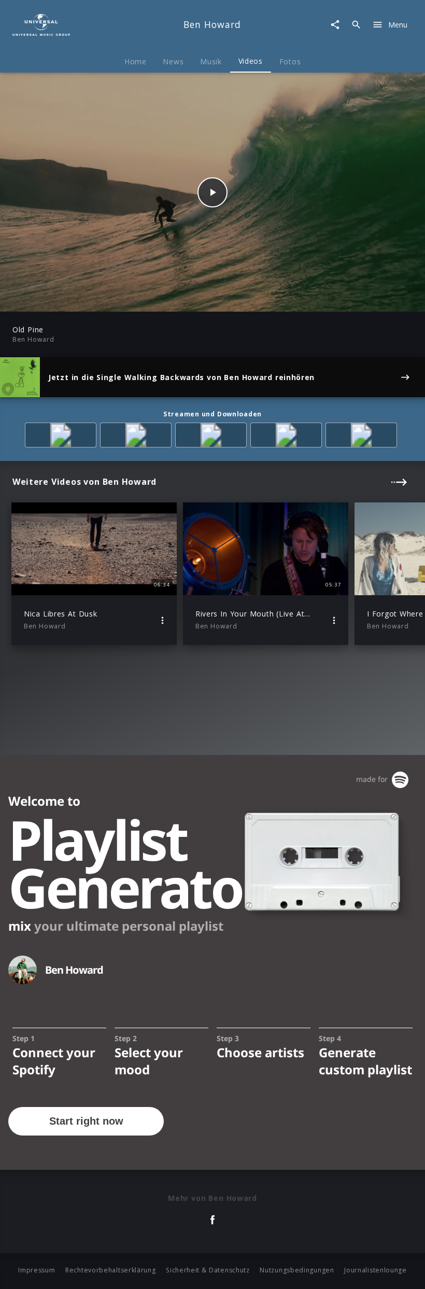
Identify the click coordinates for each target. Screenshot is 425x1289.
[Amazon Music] (137, 437)
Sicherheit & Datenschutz (208, 1270)
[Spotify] (212, 437)
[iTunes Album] (363, 437)
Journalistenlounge (375, 1270)
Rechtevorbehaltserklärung (110, 1270)
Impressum (36, 1270)
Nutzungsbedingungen (297, 1270)
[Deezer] (287, 437)
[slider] (171, 298)
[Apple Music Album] (62, 437)
